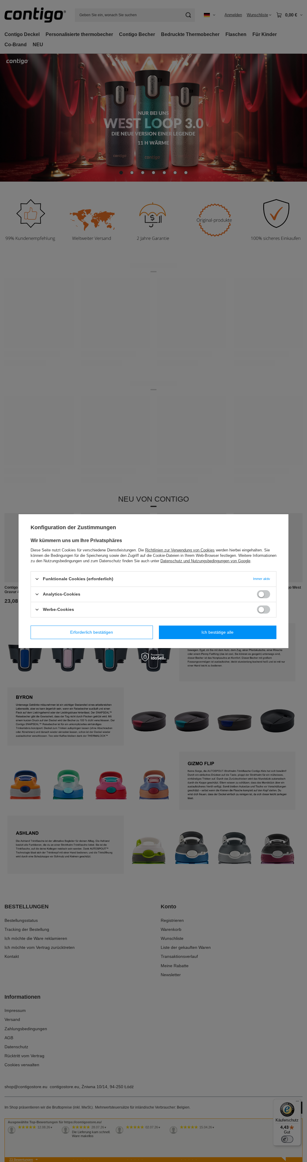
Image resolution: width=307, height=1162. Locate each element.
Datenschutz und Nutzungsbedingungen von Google (205, 560)
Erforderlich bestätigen (91, 632)
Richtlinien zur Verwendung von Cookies (180, 550)
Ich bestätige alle (217, 632)
